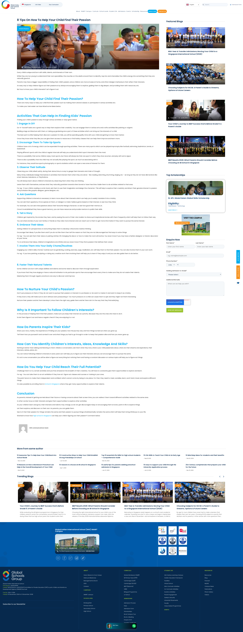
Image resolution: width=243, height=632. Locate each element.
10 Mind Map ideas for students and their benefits (205, 455)
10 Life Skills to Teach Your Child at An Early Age (162, 455)
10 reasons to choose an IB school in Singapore (77, 465)
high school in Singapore (42, 416)
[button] (223, 476)
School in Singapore (52, 384)
